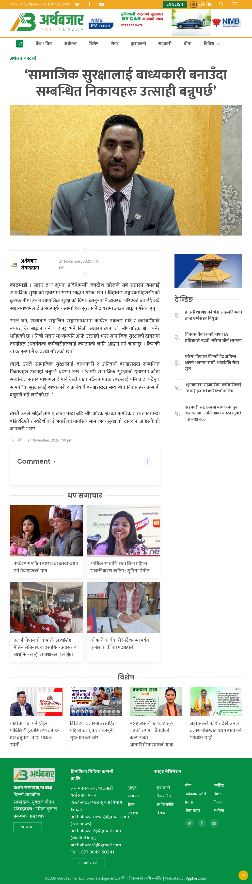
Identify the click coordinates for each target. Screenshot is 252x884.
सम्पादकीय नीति (87, 863)
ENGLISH (174, 4)
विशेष (126, 677)
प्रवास (189, 802)
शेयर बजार (192, 810)
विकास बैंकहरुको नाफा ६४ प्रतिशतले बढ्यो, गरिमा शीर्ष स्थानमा (213, 338)
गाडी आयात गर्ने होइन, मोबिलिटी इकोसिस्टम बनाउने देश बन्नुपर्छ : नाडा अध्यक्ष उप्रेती (35, 734)
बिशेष (93, 43)
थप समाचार (84, 495)
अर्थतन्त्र (70, 43)
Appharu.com (196, 878)
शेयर (115, 43)
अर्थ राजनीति (165, 804)
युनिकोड (204, 4)
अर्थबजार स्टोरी (195, 794)
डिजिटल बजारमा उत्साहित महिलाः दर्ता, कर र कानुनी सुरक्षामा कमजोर (93, 730)
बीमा (187, 43)
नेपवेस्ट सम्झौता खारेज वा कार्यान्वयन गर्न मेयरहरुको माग (46, 567)
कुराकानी (138, 43)
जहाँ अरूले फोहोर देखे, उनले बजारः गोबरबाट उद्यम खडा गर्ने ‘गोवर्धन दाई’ (216, 730)
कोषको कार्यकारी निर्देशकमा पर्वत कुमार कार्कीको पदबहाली (119, 644)
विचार (218, 802)
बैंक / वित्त (44, 43)
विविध (209, 43)
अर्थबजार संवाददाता (30, 264)
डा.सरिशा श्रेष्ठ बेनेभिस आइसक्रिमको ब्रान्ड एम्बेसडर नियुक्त (213, 315)
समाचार (133, 796)
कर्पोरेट (219, 785)
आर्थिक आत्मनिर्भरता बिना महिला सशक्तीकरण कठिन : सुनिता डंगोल (120, 567)
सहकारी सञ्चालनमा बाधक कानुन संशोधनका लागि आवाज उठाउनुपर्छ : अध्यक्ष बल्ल (213, 413)
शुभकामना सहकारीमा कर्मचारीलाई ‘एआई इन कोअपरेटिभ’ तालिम (213, 388)
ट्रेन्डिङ (183, 299)
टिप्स (131, 804)
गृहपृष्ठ (132, 788)
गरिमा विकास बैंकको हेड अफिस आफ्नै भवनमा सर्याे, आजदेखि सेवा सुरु (212, 363)
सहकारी (165, 43)
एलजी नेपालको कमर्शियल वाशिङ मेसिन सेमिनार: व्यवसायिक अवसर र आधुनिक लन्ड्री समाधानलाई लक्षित (45, 647)
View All (27, 827)
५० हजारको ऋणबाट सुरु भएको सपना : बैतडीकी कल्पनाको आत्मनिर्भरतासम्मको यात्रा (151, 734)
